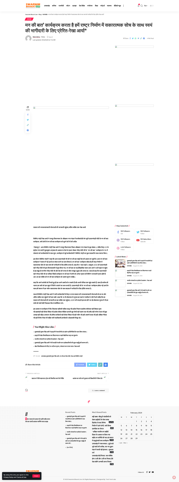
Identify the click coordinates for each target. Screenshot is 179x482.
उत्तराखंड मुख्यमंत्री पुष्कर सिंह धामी (50, 356)
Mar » (125, 443)
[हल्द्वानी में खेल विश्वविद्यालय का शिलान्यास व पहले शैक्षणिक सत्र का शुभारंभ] (120, 273)
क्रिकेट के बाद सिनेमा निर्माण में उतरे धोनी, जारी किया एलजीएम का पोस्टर (101, 425)
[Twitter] (144, 232)
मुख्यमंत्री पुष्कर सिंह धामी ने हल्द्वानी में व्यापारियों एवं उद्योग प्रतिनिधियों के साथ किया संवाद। (61, 332)
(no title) (70, 447)
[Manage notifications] (174, 477)
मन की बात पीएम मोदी (65, 356)
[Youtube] (144, 240)
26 (121, 438)
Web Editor (36, 37)
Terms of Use (21, 477)
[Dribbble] (124, 248)
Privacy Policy (8, 477)
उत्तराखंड (29, 19)
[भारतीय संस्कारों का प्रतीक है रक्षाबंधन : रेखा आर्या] (120, 283)
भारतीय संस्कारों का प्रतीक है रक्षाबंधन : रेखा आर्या (49, 339)
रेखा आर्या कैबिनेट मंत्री (76, 356)
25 (151, 434)
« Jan (120, 443)
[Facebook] (124, 232)
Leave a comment (99, 390)
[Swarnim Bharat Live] (33, 6)
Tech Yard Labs (111, 479)
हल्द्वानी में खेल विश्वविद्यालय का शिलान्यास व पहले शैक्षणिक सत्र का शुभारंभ (56, 335)
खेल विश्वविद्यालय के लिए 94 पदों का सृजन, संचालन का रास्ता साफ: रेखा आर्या (57, 346)
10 (146, 426)
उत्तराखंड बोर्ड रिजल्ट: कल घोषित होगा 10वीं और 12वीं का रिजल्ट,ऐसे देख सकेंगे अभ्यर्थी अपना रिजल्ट (102, 458)
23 (141, 434)
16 (141, 430)
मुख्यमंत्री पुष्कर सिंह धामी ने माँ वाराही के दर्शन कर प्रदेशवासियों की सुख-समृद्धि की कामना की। (62, 343)
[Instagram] (124, 240)
